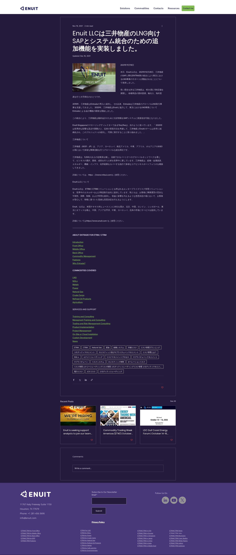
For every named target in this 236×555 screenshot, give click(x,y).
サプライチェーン (81, 362)
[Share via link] (92, 380)
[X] (182, 500)
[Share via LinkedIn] (86, 380)
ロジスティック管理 (116, 362)
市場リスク (132, 347)
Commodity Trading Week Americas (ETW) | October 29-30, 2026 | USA (117, 432)
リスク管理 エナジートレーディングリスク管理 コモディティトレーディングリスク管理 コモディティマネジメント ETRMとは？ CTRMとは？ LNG (118, 366)
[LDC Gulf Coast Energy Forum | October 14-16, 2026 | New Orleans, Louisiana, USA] (158, 416)
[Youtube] (173, 500)
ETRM (76, 347)
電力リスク (78, 371)
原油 (107, 347)
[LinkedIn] (165, 500)
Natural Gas (97, 347)
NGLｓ (76, 357)
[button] (125, 8)
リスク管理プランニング (150, 347)
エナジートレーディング (92, 357)
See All (173, 401)
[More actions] (162, 25)
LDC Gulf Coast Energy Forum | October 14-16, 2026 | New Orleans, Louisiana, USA (155, 432)
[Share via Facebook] (74, 380)
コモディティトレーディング (111, 371)
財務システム (119, 347)
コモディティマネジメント (84, 352)
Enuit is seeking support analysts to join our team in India (77, 432)
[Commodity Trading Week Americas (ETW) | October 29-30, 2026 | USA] (118, 416)
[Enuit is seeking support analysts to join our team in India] (78, 416)
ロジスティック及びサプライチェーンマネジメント (119, 352)
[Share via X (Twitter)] (80, 380)
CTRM (85, 347)
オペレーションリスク (136, 362)
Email (94, 495)
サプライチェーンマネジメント (145, 357)
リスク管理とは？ (149, 352)
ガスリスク (91, 371)
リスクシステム (98, 362)
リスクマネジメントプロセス (118, 357)
